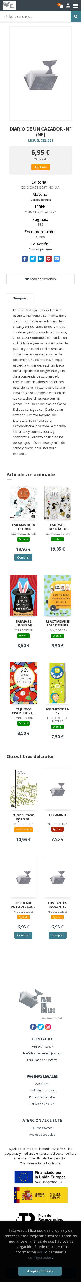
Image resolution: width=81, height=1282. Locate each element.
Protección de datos (42, 1097)
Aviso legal (42, 1084)
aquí (40, 1252)
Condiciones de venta (42, 1090)
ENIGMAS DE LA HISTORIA (23, 527)
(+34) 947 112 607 (42, 1046)
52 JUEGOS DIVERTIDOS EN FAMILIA (23, 711)
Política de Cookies (42, 1104)
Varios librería (40, 199)
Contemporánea (40, 249)
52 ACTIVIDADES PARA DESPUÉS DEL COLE (57, 623)
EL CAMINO (57, 815)
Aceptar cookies (40, 1271)
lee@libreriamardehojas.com (42, 1053)
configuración (40, 1257)
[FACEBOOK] (33, 1027)
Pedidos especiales (42, 1135)
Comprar (23, 557)
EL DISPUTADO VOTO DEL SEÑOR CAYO (23, 817)
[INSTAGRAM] (48, 1027)
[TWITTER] (40, 1027)
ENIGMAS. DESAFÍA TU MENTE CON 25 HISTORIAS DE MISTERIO (57, 527)
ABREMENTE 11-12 (57, 711)
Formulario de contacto (42, 1060)
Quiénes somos (42, 1128)
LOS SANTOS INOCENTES (57, 905)
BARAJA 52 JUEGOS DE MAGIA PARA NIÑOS (23, 623)
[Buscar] (76, 16)
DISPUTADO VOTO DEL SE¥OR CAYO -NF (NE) (23, 905)
